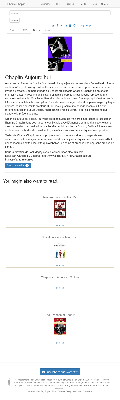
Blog (95, 3)
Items (47, 30)
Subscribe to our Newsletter (61, 372)
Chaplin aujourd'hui (17, 165)
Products (70, 3)
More (106, 3)
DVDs (25, 30)
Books (36, 30)
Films (57, 3)
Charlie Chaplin (16, 4)
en (87, 25)
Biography (45, 3)
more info (60, 225)
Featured (14, 30)
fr (91, 25)
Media (84, 3)
